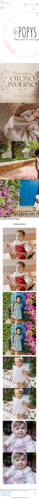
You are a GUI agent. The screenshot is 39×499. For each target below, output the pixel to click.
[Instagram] (35, 491)
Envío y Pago (7, 495)
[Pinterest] (35, 494)
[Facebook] (35, 493)
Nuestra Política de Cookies (6, 491)
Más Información (20, 490)
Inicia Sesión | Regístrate (5, 3)
